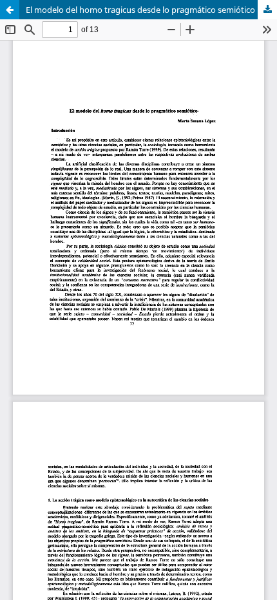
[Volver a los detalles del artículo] (9, 9)
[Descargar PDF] (267, 9)
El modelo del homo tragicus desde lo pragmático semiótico (140, 9)
